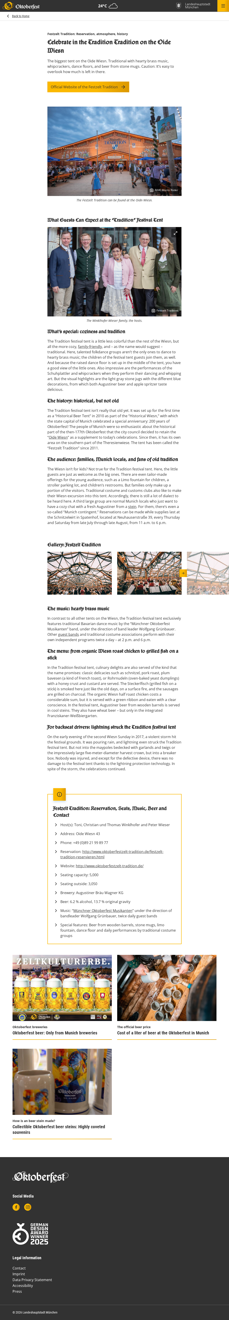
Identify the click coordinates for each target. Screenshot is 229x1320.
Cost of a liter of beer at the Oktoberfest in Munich (163, 1033)
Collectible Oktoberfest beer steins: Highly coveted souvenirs (59, 1129)
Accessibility (23, 1285)
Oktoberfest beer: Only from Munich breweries (55, 1033)
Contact (19, 1268)
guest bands (68, 634)
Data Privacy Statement (32, 1279)
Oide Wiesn (58, 437)
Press (17, 1291)
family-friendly (90, 346)
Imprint (19, 1274)
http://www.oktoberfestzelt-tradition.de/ (110, 865)
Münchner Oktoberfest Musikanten (102, 910)
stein (132, 506)
